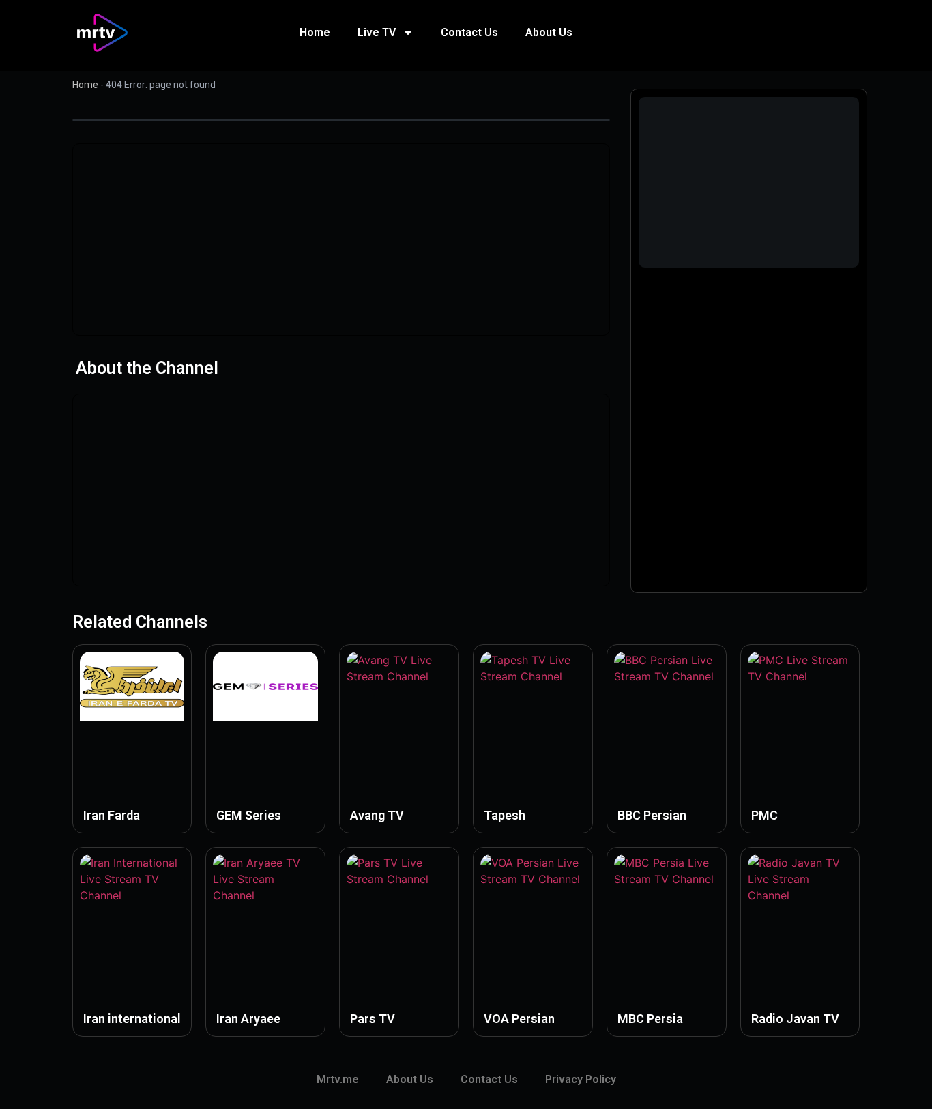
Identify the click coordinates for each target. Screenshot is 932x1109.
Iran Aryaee (248, 1018)
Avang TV (377, 815)
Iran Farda (111, 815)
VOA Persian (519, 1018)
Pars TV (372, 1018)
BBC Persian (651, 815)
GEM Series (248, 815)
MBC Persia (650, 1018)
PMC (764, 815)
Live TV (377, 32)
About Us (548, 32)
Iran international (132, 1018)
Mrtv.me (338, 1079)
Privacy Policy (580, 1079)
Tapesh (504, 815)
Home (315, 32)
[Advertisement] (341, 239)
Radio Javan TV (795, 1018)
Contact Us (469, 32)
